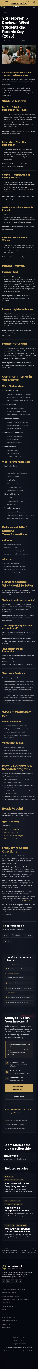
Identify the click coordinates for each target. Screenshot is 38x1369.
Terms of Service (7, 1324)
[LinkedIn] (8, 1281)
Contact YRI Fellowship (9, 1321)
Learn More (19, 1096)
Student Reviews (14, 101)
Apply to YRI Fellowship (18, 1088)
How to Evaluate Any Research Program (17, 767)
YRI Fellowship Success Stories (11, 1296)
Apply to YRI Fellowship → (11, 822)
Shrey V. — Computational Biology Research (16, 176)
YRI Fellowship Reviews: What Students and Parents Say (16, 74)
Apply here (14, 912)
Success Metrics (14, 673)
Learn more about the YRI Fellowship (13, 1289)
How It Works (28, 1109)
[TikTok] (20, 1281)
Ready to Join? (13, 808)
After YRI (7, 559)
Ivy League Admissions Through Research (15, 1299)
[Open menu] (34, 6)
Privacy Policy (6, 1327)
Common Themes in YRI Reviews (17, 378)
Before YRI (7, 540)
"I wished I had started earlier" (18, 600)
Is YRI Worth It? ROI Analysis (13, 836)
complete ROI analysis (24, 901)
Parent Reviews (13, 266)
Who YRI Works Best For (16, 714)
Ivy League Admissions (14, 1113)
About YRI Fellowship (8, 1317)
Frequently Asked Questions (15, 849)
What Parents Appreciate (16, 461)
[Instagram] (12, 1281)
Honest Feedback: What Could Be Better (17, 584)
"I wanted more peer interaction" (13, 650)
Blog (5, 12)
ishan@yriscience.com (19, 1344)
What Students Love (13, 386)
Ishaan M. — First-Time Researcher (14, 143)
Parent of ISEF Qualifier (14, 343)
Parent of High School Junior (17, 309)
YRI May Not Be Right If (14, 743)
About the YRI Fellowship (12, 829)
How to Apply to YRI (11, 833)
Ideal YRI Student (11, 721)
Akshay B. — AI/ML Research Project (17, 209)
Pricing (4, 1309)
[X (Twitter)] (3, 1281)
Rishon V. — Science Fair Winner (15, 239)
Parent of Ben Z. (10, 272)
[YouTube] (16, 1281)
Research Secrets (7, 1306)
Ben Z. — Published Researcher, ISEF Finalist (15, 108)
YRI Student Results (11, 839)
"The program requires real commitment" (17, 627)
